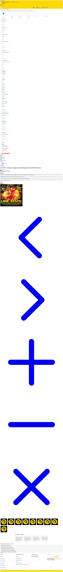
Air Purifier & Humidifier (4, 139)
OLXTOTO (17, 556)
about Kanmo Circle (9, 10)
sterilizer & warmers (5, 101)
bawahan (3, 64)
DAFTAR (39, 7)
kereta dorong (4, 73)
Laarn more (9, 171)
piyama (2, 31)
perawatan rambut (3, 128)
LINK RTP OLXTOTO (3, 567)
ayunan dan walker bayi (5, 146)
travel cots (3, 85)
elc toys (2, 152)
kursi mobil (3, 79)
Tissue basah (3, 135)
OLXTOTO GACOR (2, 565)
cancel (5, 160)
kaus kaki (3, 39)
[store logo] (6, 9)
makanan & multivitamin (5, 113)
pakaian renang (4, 50)
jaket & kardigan (3, 47)
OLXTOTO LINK (2, 558)
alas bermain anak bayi (5, 148)
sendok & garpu (3, 110)
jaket (2, 57)
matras (3, 97)
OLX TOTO (1, 556)
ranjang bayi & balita (5, 94)
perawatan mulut (3, 129)
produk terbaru (4, 20)
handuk (3, 144)
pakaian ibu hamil (4, 60)
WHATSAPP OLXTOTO (19, 558)
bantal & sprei (4, 92)
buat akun (3, 163)
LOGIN (35, 7)
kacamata (3, 24)
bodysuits (3, 32)
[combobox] (3, 157)
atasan (2, 42)
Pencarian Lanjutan (2, 158)
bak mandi (3, 142)
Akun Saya (1, 154)
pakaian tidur (4, 71)
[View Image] (3, 532)
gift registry (18, 10)
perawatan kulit (3, 124)
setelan (2, 46)
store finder (26, 10)
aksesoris (3, 88)
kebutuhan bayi (4, 27)
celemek (3, 104)
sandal (2, 38)
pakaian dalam (3, 58)
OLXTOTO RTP (2, 563)
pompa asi (3, 116)
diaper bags (3, 87)
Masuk (1, 155)
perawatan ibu (4, 132)
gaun (2, 65)
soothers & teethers (4, 103)
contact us (34, 10)
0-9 (51, 13)
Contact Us (46, 7)
